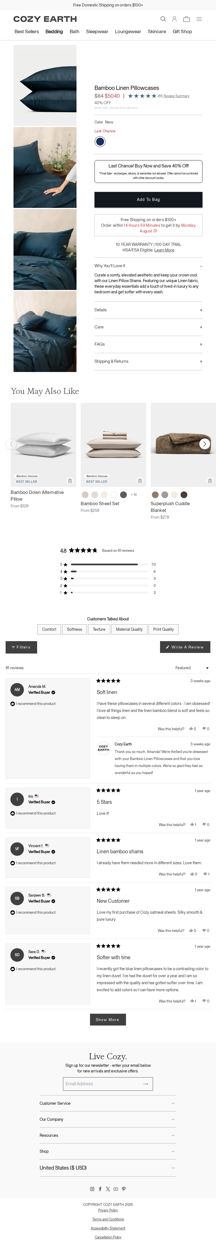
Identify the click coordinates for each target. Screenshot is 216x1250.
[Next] (204, 444)
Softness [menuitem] (74, 629)
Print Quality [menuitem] (163, 629)
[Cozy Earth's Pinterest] (124, 1189)
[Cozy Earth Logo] (45, 19)
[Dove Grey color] (164, 494)
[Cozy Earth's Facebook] (100, 1189)
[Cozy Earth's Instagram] (92, 1189)
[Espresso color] (184, 494)
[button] (163, 19)
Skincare (157, 31)
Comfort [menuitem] (49, 629)
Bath (74, 31)
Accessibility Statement (108, 1228)
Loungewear (128, 31)
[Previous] (11, 444)
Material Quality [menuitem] (129, 629)
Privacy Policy (108, 1210)
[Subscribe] (145, 1084)
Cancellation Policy (108, 1237)
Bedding (54, 31)
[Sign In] (174, 19)
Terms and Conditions (108, 1219)
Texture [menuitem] (99, 629)
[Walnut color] (155, 494)
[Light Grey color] (94, 494)
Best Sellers (27, 31)
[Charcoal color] (123, 494)
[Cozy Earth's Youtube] (116, 1189)
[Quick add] (70, 481)
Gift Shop (182, 31)
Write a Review (190, 649)
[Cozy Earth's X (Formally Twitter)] (108, 1189)
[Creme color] (104, 494)
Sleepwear (97, 31)
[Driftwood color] (85, 494)
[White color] (114, 494)
